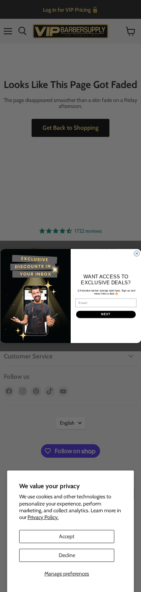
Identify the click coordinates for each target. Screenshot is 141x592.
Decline (67, 555)
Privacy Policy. (43, 517)
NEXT (106, 314)
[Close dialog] (136, 253)
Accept (66, 536)
